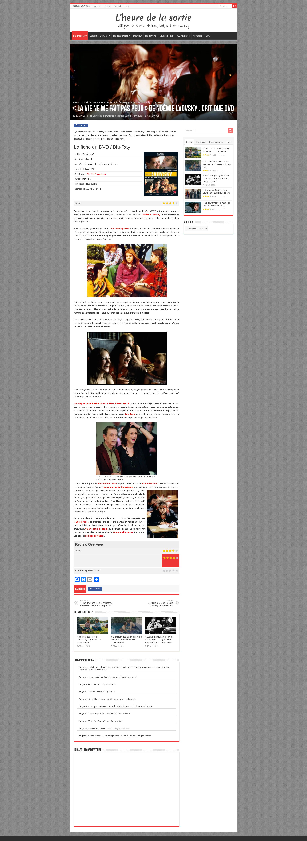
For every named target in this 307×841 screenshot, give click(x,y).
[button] (127, 270)
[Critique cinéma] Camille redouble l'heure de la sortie (112, 677)
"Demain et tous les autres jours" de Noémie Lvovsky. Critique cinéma (119, 736)
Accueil (97, 6)
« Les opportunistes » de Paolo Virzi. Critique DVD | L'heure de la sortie (120, 706)
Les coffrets (150, 36)
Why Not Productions (96, 174)
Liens (126, 6)
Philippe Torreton (94, 536)
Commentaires (216, 142)
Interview (137, 36)
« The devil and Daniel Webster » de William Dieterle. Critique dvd (96, 603)
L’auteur (107, 6)
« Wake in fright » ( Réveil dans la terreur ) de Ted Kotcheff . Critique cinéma (159, 639)
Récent (189, 142)
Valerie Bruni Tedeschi (96, 529)
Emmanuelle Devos (107, 483)
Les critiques (79, 36)
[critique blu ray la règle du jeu (102, 691)
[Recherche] (234, 6)
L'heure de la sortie (153, 17)
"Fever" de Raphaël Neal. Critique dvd (105, 721)
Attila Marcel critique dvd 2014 (102, 684)
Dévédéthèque (166, 36)
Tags (229, 142)
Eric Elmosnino (149, 483)
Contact (117, 6)
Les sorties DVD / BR (99, 36)
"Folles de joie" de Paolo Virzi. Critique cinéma (109, 714)
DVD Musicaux (183, 36)
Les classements (120, 36)
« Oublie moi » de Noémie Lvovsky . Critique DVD (160, 603)
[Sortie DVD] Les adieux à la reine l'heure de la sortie (112, 699)
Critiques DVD (122, 116)
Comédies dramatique (92, 102)
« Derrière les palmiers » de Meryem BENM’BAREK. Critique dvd (126, 639)
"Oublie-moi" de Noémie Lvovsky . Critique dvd (109, 728)
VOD (208, 36)
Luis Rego (130, 414)
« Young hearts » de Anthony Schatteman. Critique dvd (89, 639)
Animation (197, 36)
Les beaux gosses (120, 228)
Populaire (200, 142)
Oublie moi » (82, 522)
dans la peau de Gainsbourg (118, 487)
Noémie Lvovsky (151, 214)
